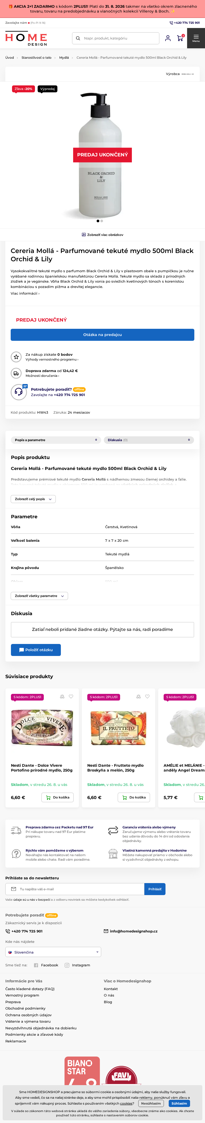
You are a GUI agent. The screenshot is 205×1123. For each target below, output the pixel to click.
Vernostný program (22, 995)
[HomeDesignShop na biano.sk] (82, 1081)
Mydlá (64, 58)
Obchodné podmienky (25, 1008)
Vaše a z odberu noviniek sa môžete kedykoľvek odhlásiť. (67, 899)
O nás (109, 995)
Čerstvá (111, 527)
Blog (108, 1002)
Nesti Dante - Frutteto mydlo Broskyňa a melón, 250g (115, 768)
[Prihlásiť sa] (168, 38)
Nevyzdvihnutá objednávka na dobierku (41, 1028)
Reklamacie (15, 1041)
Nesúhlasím (151, 1103)
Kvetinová (128, 527)
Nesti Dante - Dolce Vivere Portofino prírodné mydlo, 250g (42, 768)
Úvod (9, 58)
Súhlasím (179, 1103)
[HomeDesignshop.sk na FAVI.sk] (121, 1081)
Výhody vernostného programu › (52, 359)
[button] (196, 38)
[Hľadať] (78, 38)
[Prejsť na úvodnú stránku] (26, 38)
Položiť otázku (38, 649)
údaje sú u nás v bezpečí (31, 899)
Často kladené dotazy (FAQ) (29, 989)
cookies (126, 1103)
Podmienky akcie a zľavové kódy (34, 1034)
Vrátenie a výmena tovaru (28, 1021)
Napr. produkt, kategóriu (105, 38)
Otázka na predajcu (102, 334)
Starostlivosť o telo (37, 58)
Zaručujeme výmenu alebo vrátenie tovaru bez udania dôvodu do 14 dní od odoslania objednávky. (157, 836)
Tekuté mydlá (117, 554)
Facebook (49, 965)
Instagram (81, 965)
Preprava (13, 1002)
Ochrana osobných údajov (28, 1015)
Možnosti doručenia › (42, 376)
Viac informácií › (25, 293)
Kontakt (111, 989)
